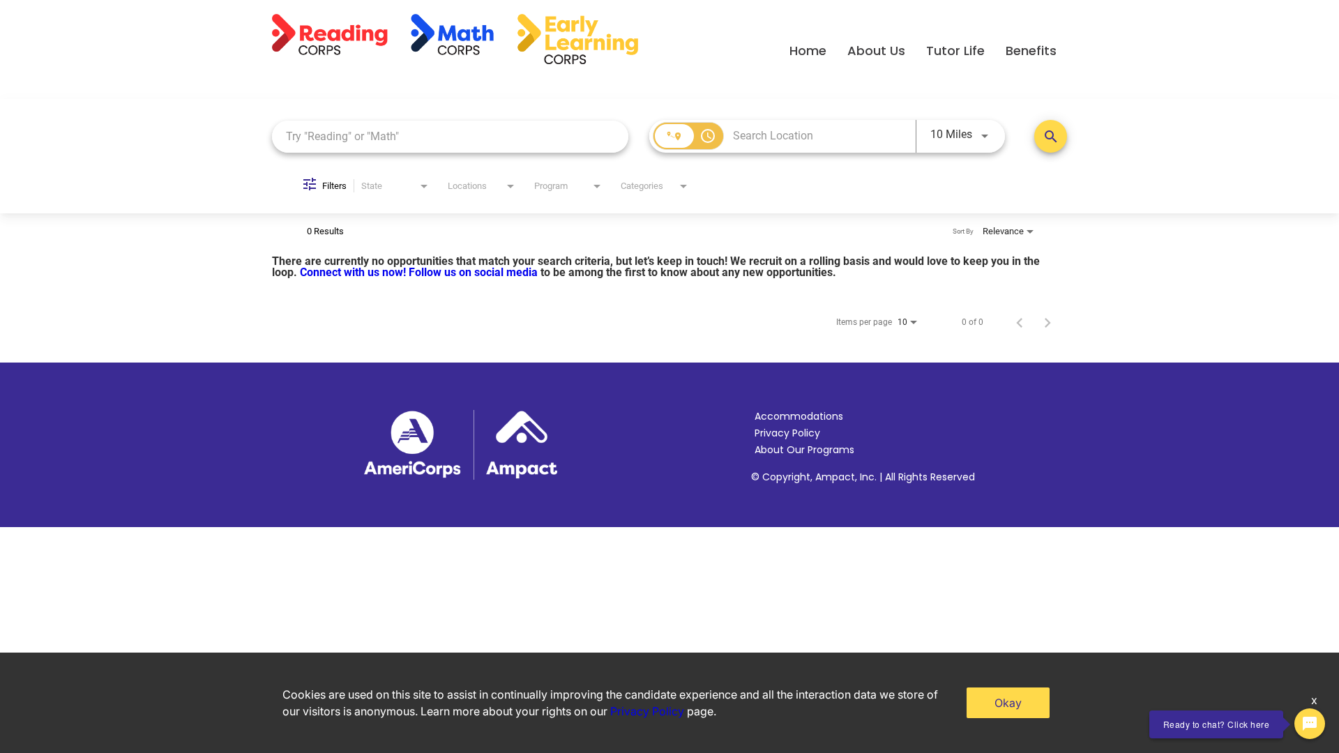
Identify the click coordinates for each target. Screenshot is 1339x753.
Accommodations (799, 416)
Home (807, 50)
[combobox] (450, 136)
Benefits (1031, 50)
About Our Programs (804, 450)
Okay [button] (1008, 703)
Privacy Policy (787, 433)
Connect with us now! (354, 272)
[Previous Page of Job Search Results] (1020, 322)
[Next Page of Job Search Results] (1047, 322)
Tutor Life (955, 50)
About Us (876, 50)
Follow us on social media (474, 272)
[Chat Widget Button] (1309, 723)
